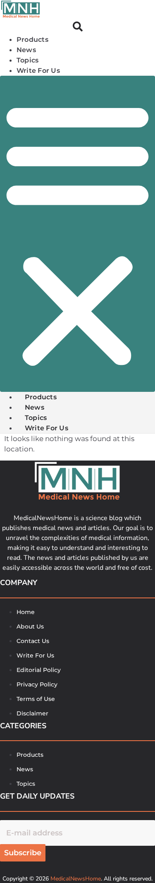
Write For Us (38, 70)
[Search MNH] (78, 28)
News (34, 407)
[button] (77, 234)
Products (41, 397)
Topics (36, 418)
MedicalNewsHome (75, 879)
